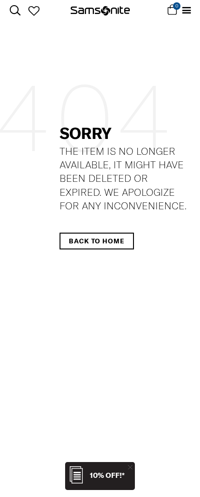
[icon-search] (15, 10)
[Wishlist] (34, 10)
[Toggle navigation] (186, 10)
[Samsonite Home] (100, 10)
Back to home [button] (97, 241)
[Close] (130, 466)
